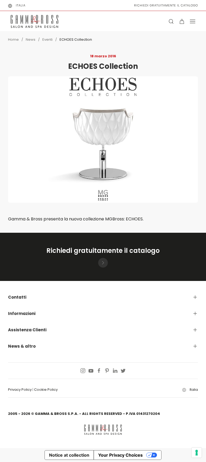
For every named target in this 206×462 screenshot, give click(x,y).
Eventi (47, 39)
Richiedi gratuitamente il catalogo (166, 5)
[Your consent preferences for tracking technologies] (197, 453)
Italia (20, 5)
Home (13, 39)
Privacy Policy (20, 389)
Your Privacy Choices (120, 455)
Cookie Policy (46, 389)
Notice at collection (69, 455)
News (30, 39)
